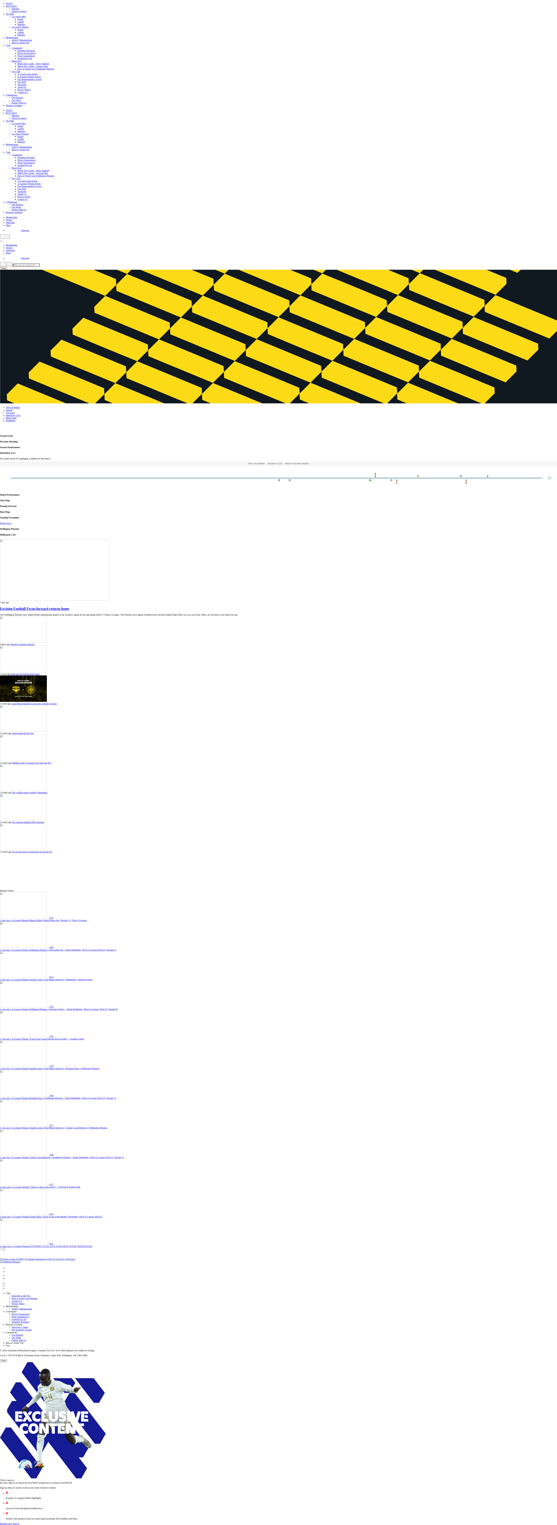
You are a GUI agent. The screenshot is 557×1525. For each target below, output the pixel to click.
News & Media (13, 407)
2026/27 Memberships (22, 40)
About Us (21, 87)
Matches (15, 9)
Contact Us (22, 92)
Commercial (11, 95)
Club (8, 45)
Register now (6, 1523)
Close (3, 268)
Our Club (16, 71)
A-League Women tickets (29, 77)
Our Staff (21, 82)
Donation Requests (26, 50)
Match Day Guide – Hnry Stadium (33, 63)
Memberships (12, 37)
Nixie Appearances (26, 56)
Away (9, 523)
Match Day (17, 61)
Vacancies (22, 84)
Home (3, 523)
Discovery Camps (20, 1327)
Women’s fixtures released (22, 644)
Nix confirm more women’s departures (29, 792)
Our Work (16, 100)
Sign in (16, 1523)
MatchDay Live (13, 415)
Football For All (24, 58)
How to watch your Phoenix (25, 1298)
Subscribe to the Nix (21, 1296)
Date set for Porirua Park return (25, 674)
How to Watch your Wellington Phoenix (35, 69)
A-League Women (20, 27)
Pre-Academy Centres (22, 1330)
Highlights (10, 420)
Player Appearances (26, 53)
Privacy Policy (24, 90)
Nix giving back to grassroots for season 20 (32, 852)
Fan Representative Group (29, 79)
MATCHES (11, 6)
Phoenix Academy (14, 105)
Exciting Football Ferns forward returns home (34, 608)
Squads (9, 410)
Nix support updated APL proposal (28, 822)
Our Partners (17, 97)
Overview (10, 412)
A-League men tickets (27, 74)
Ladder (20, 22)
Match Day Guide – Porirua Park (32, 66)
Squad (20, 19)
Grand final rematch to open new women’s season (34, 703)
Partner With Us (19, 103)
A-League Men (19, 16)
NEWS (9, 3)
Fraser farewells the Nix (23, 733)
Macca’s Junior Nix (20, 43)
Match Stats (11, 418)
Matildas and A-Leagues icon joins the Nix (31, 763)
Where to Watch (19, 11)
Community (17, 48)
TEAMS (10, 14)
